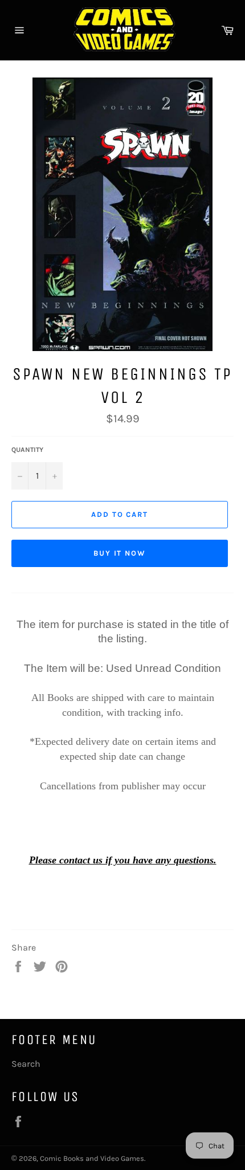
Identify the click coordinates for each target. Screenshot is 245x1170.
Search (25, 1063)
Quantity (27, 450)
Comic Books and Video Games (92, 1158)
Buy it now (119, 553)
